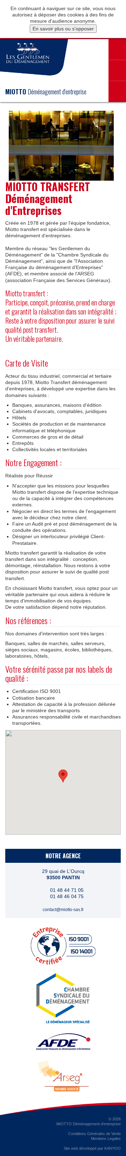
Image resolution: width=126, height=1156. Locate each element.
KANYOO (112, 1148)
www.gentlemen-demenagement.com (28, 53)
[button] (63, 776)
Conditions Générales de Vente (94, 1134)
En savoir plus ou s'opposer (63, 28)
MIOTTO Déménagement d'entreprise (88, 1124)
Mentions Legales (106, 1138)
